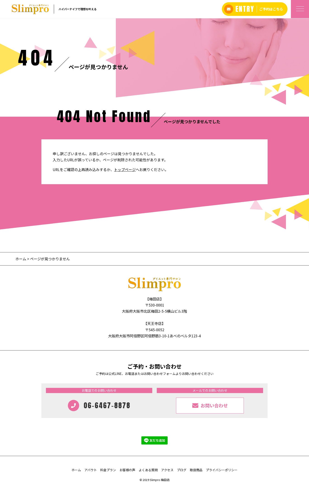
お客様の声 (127, 470)
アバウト (90, 470)
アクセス (167, 470)
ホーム (20, 258)
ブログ (181, 470)
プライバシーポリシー (222, 470)
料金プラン (108, 470)
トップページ (125, 169)
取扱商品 (196, 470)
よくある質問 (148, 470)
